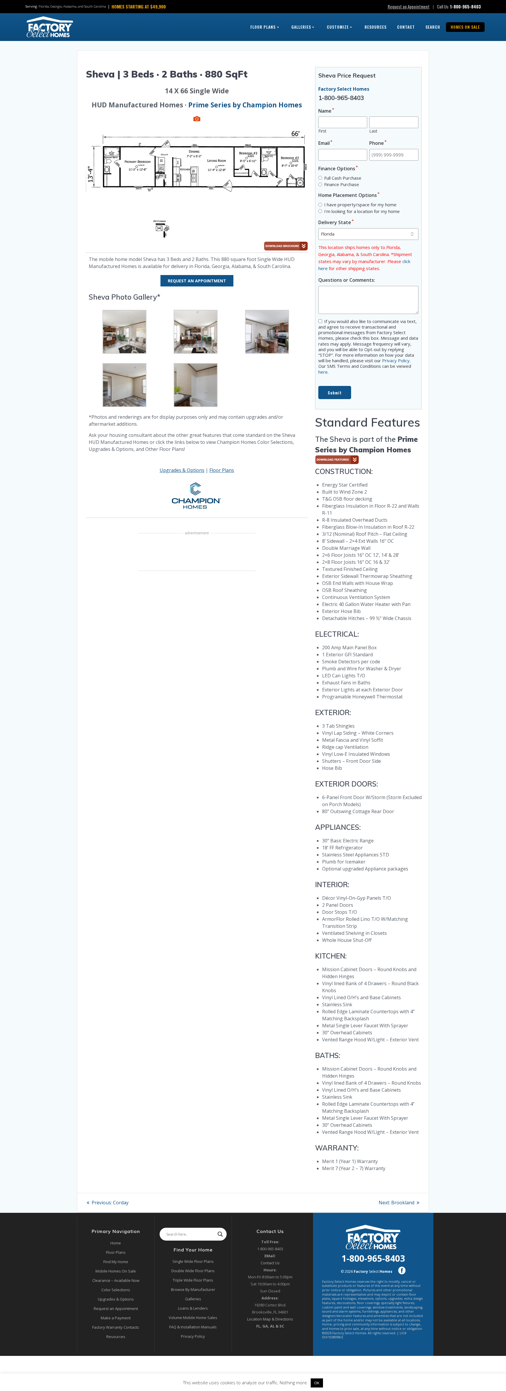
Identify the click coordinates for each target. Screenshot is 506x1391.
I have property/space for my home (360, 204)
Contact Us (270, 1262)
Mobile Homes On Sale (115, 1271)
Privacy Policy (396, 360)
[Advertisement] (197, 553)
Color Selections (115, 1289)
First (322, 131)
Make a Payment (116, 1317)
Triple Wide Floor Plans (193, 1280)
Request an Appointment (409, 6)
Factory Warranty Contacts (115, 1327)
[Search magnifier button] (220, 1234)
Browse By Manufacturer (193, 1289)
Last (373, 131)
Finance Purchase (341, 184)
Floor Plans (263, 27)
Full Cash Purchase (342, 178)
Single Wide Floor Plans (193, 1261)
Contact (406, 27)
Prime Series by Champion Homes (245, 104)
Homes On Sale (465, 27)
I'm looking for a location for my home (362, 211)
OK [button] (316, 1382)
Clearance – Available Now (115, 1280)
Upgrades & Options (182, 470)
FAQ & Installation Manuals (193, 1327)
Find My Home (115, 1261)
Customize (338, 27)
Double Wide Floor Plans (193, 1270)
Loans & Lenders (193, 1308)
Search (432, 27)
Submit (335, 393)
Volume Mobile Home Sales (193, 1317)
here (323, 372)
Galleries (301, 27)
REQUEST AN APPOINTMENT (197, 281)
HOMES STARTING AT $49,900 (139, 6)
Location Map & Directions (270, 1319)
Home (115, 1243)
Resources (376, 27)
